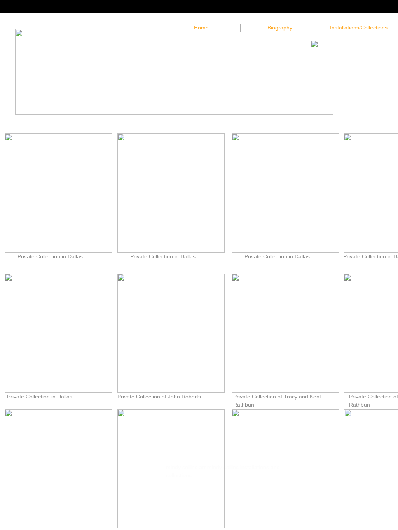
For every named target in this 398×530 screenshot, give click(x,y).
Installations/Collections (359, 27)
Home (201, 27)
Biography (279, 27)
